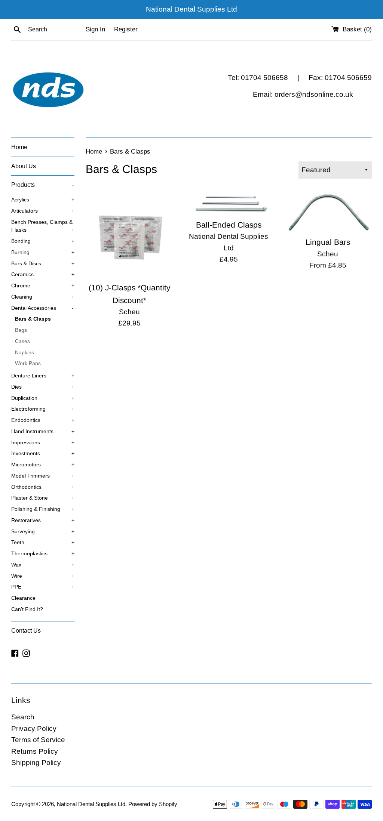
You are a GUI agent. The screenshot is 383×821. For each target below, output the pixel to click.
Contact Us (26, 630)
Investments (42, 453)
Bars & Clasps (33, 319)
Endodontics (42, 420)
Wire (42, 576)
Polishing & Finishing (42, 509)
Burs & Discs (42, 263)
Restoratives (42, 520)
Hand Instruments (42, 431)
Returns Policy (34, 751)
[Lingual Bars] (328, 211)
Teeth (42, 542)
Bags (21, 330)
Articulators (42, 211)
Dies (42, 387)
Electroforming (42, 409)
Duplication (42, 398)
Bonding (42, 241)
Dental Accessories (42, 308)
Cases (22, 341)
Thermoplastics (42, 553)
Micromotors (42, 464)
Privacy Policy (33, 728)
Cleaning (42, 297)
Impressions (42, 442)
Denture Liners (42, 376)
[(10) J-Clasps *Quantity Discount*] (130, 234)
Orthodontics (42, 487)
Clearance (23, 598)
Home (19, 147)
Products (42, 185)
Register (126, 29)
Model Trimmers (42, 476)
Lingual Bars (328, 242)
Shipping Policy (36, 762)
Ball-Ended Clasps (228, 224)
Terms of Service (38, 740)
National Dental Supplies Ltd (91, 804)
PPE (42, 587)
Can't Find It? (27, 609)
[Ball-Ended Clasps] (229, 202)
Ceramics (42, 274)
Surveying (42, 531)
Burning (42, 252)
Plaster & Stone (42, 498)
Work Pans (28, 363)
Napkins (24, 352)
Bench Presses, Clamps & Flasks (42, 226)
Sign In (95, 29)
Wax (42, 565)
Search (22, 717)
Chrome (42, 285)
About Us (23, 166)
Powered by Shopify (152, 804)
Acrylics (42, 200)
